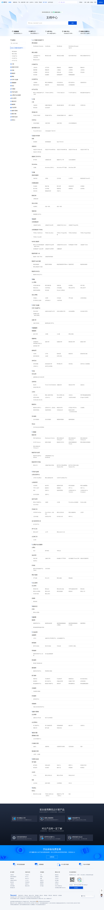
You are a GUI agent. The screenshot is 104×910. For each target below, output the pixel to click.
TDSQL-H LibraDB (37, 237)
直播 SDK (47, 341)
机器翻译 (47, 74)
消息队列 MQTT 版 (84, 149)
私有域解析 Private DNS (74, 558)
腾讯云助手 (35, 532)
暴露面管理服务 (60, 419)
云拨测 (46, 502)
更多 (70, 794)
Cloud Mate (35, 504)
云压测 (58, 502)
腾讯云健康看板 (83, 485)
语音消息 (71, 363)
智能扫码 (47, 85)
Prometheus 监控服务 (73, 502)
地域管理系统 (60, 490)
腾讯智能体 (14, 51)
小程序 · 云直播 (36, 754)
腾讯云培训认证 (48, 775)
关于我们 (56, 884)
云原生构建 (35, 516)
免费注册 (101, 2)
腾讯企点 (41, 895)
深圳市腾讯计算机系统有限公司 (16, 901)
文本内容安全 (60, 82)
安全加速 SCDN (83, 311)
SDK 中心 (82, 488)
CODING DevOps (37, 512)
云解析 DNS (47, 558)
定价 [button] (27, 2)
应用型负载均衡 (36, 285)
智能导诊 (35, 678)
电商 (81, 746)
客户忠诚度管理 (48, 725)
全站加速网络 (72, 311)
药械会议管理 (60, 681)
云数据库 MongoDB (49, 244)
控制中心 (47, 490)
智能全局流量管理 (84, 558)
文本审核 (47, 188)
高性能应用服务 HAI (61, 115)
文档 (85, 2)
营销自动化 (59, 728)
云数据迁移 (35, 198)
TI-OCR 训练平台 (72, 92)
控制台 (41, 876)
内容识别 (35, 191)
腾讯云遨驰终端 (72, 512)
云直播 (46, 334)
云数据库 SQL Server (61, 225)
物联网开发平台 (36, 623)
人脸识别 (35, 67)
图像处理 (47, 70)
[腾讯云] (4, 2)
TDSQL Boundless (49, 233)
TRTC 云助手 (36, 488)
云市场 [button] (36, 2)
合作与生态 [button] (50, 2)
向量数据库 (59, 248)
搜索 (73, 23)
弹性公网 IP (83, 287)
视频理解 (35, 70)
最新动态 (56, 874)
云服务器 (35, 105)
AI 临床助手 (59, 678)
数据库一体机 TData (37, 256)
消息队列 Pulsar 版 (73, 149)
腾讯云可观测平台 (37, 502)
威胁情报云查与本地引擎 (38, 377)
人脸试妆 (82, 70)
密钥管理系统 (36, 410)
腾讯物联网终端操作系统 (38, 627)
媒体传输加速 (36, 356)
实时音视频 (35, 363)
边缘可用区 (59, 123)
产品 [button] (19, 2)
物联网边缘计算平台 (49, 323)
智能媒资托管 (48, 191)
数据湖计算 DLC (60, 442)
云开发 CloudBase (37, 477)
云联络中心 (35, 366)
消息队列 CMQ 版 (37, 152)
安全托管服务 (48, 419)
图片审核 (35, 188)
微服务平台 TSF (60, 159)
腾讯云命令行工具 (61, 532)
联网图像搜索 (72, 74)
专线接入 (35, 298)
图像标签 (59, 67)
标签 (34, 490)
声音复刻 (71, 72)
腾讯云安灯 (47, 591)
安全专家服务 (36, 419)
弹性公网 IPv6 (72, 287)
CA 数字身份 (36, 593)
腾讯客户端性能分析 (37, 663)
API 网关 (35, 159)
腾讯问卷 (82, 589)
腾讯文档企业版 (60, 589)
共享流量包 (59, 287)
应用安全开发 (48, 516)
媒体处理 (59, 353)
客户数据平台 (36, 725)
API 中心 (70, 488)
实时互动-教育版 (48, 366)
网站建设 (71, 578)
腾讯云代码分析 (60, 512)
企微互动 (82, 725)
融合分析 (71, 725)
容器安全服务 (36, 397)
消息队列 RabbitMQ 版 (62, 149)
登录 (95, 2)
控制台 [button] (91, 2)
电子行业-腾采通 (48, 717)
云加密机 (82, 407)
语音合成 (59, 72)
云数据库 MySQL (37, 225)
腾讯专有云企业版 (37, 794)
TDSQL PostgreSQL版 (85, 233)
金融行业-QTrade (37, 717)
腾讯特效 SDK (72, 341)
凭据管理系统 (48, 410)
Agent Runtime (60, 141)
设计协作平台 (36, 524)
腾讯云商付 (47, 593)
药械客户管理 (72, 681)
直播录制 (47, 746)
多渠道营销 (82, 681)
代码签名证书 (60, 410)
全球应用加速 (83, 298)
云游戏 (34, 353)
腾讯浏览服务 (60, 591)
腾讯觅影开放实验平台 (85, 92)
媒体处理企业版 (83, 353)
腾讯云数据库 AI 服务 (38, 266)
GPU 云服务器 (72, 105)
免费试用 (56, 876)
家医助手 (59, 683)
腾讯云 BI (35, 465)
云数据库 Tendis (84, 244)
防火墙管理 (59, 397)
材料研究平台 (36, 699)
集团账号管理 (60, 485)
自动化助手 (47, 107)
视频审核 (59, 188)
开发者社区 (27, 882)
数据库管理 (71, 264)
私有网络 (71, 285)
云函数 (34, 167)
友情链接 (60, 895)
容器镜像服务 (48, 141)
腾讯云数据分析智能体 (85, 442)
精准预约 (35, 681)
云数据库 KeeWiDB (49, 248)
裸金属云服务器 (60, 105)
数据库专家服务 (48, 264)
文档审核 (82, 188)
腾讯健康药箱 (72, 683)
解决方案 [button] (23, 2)
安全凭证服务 (36, 494)
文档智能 (35, 72)
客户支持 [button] (45, 2)
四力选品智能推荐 (49, 653)
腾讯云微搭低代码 (49, 477)
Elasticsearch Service (50, 438)
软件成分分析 (60, 516)
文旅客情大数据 (36, 691)
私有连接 (47, 290)
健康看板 (42, 882)
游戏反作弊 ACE (36, 387)
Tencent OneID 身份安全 (50, 384)
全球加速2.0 (47, 300)
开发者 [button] (40, 2)
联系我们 (82, 767)
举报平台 (42, 880)
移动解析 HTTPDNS (61, 558)
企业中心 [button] (32, 2)
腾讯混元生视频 (60, 55)
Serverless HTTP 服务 (62, 167)
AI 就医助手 (47, 678)
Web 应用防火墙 (60, 395)
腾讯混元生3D (36, 59)
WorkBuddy (59, 46)
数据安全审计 (60, 407)
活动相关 (47, 767)
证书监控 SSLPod (72, 407)
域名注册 (35, 558)
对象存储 (35, 178)
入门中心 (55, 852)
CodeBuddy (47, 46)
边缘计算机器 (36, 323)
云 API (46, 532)
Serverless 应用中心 (49, 167)
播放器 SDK (83, 341)
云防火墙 (35, 395)
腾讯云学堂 (27, 885)
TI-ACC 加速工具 (60, 92)
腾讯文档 (50, 895)
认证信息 (35, 783)
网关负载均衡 (48, 285)
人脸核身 (35, 82)
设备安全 (82, 384)
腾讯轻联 (35, 601)
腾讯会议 (47, 589)
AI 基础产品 (14, 56)
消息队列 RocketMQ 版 (50, 149)
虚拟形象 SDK (36, 346)
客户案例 (56, 880)
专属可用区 (47, 123)
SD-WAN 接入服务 (37, 300)
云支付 (34, 638)
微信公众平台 (31, 895)
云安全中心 (47, 397)
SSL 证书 (47, 578)
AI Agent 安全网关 (84, 397)
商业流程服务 (72, 485)
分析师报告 (59, 783)
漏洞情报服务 (72, 419)
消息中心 (59, 765)
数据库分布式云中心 (37, 274)
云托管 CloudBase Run (62, 477)
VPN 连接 (71, 298)
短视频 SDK (59, 341)
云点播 (58, 334)
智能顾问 (59, 488)
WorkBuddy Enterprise (38, 46)
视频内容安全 (36, 85)
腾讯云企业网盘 (36, 591)
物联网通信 (82, 623)
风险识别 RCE (72, 384)
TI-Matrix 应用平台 (49, 92)
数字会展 (47, 728)
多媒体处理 (71, 186)
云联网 (46, 298)
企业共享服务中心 (37, 738)
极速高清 (71, 353)
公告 (41, 874)
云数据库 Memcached (62, 244)
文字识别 (47, 67)
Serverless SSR (72, 167)
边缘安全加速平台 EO (50, 311)
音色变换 (35, 74)
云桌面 (46, 356)
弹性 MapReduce (37, 438)
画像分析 (35, 728)
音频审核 (71, 188)
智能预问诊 (71, 678)
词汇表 (70, 783)
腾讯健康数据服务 (84, 683)
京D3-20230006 (52, 903)
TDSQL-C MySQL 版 (37, 233)
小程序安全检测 (72, 397)
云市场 (34, 775)
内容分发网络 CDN (61, 311)
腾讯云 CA (82, 591)
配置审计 (47, 488)
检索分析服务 (48, 442)
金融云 (34, 746)
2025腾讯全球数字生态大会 (60, 887)
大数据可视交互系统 (49, 465)
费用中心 (71, 765)
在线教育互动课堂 (61, 746)
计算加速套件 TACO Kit (50, 131)
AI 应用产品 (14, 58)
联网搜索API (59, 74)
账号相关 (35, 765)
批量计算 (71, 115)
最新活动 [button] (15, 2)
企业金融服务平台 (61, 638)
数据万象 (47, 186)
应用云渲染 (59, 356)
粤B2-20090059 (33, 901)
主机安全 (71, 395)
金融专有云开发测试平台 (50, 638)
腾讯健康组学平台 (37, 683)
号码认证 (59, 550)
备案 (88, 2)
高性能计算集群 (36, 115)
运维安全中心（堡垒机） (50, 407)
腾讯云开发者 (60, 775)
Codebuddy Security (37, 399)
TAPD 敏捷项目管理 (73, 589)
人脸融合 (59, 70)
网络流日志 (35, 287)
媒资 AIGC (35, 334)
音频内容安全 (83, 82)
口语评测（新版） (73, 646)
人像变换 (71, 70)
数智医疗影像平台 (49, 683)
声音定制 (82, 72)
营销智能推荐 (60, 725)
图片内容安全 (72, 82)
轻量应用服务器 (48, 105)
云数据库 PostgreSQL (73, 225)
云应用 (81, 512)
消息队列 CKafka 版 (37, 149)
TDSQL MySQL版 (73, 233)
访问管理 (35, 485)
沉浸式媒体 (71, 746)
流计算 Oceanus (37, 442)
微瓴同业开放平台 (37, 671)
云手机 (46, 353)
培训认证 (27, 884)
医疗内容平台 (48, 681)
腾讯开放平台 (20, 895)
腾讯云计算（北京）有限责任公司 (16, 903)
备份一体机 (59, 206)
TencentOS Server (37, 131)
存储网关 (35, 206)
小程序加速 (59, 300)
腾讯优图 (37, 895)
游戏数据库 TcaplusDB (38, 248)
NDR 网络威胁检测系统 (85, 395)
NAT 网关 (82, 285)
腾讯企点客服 (36, 612)
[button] (10, 2)
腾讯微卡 (71, 591)
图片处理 (59, 186)
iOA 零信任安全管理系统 (38, 427)
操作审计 (47, 485)
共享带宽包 (47, 287)
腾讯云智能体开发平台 (85, 55)
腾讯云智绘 (71, 334)
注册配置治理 (48, 159)
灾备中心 (59, 191)
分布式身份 (47, 568)
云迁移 (34, 539)
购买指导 (35, 767)
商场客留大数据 (48, 671)
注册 (33, 852)
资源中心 (47, 494)
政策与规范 (47, 783)
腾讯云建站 (59, 578)
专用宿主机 (82, 105)
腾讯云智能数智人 (49, 82)
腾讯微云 (45, 895)
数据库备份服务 (83, 264)
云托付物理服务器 (73, 123)
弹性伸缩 (35, 107)
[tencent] (13, 895)
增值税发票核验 (60, 85)
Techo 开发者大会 (58, 885)
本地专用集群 (36, 123)
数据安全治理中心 (37, 407)
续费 (41, 878)
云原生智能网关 (72, 159)
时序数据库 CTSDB (73, 244)
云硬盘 (46, 178)
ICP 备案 (35, 578)
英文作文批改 (48, 646)
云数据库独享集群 (49, 256)
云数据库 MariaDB (49, 225)
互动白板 (59, 646)
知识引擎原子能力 (73, 55)
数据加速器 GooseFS (85, 178)
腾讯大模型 (14, 53)
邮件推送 (47, 550)
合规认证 (56, 882)
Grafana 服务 (83, 502)
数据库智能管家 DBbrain (62, 264)
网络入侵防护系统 (49, 395)
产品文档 (27, 874)
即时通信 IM (59, 363)
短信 (34, 550)
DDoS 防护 (35, 311)
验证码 (34, 384)
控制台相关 (47, 765)
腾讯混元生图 (48, 55)
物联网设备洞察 (48, 623)
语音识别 (47, 72)
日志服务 (35, 186)
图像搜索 (71, 67)
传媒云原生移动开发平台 (38, 706)
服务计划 (59, 767)
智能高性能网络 (36, 290)
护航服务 (71, 767)
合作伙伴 (56, 878)
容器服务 (35, 141)
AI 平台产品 (14, 60)
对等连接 (59, 298)
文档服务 (82, 186)
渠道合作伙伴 (72, 775)
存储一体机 (47, 206)
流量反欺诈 (59, 384)
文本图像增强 (72, 85)
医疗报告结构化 (83, 678)
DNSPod (35, 560)
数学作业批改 (36, 646)
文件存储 (59, 178)
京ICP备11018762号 (35, 903)
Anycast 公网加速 (61, 290)
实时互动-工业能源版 (85, 363)
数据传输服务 (36, 264)
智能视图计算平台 (37, 214)
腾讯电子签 (35, 589)
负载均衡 (59, 285)
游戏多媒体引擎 (48, 363)
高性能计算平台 (48, 115)
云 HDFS (71, 178)
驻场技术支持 (83, 765)
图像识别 (82, 67)
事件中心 (71, 516)
